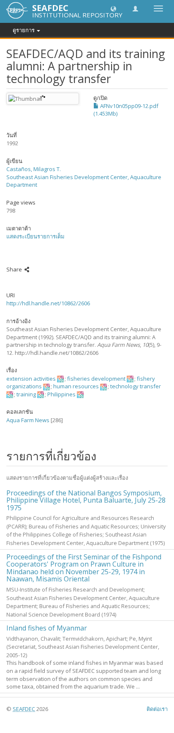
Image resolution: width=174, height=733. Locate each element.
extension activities (31, 378)
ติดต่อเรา (157, 709)
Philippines (61, 394)
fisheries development (96, 378)
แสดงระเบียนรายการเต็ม (35, 236)
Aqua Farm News (27, 420)
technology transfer (135, 386)
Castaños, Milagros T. (33, 169)
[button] (113, 8)
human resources (76, 386)
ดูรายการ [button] (24, 30)
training (26, 394)
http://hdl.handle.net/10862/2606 (48, 303)
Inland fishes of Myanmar (46, 628)
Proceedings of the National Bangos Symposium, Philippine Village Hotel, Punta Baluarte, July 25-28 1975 (86, 500)
